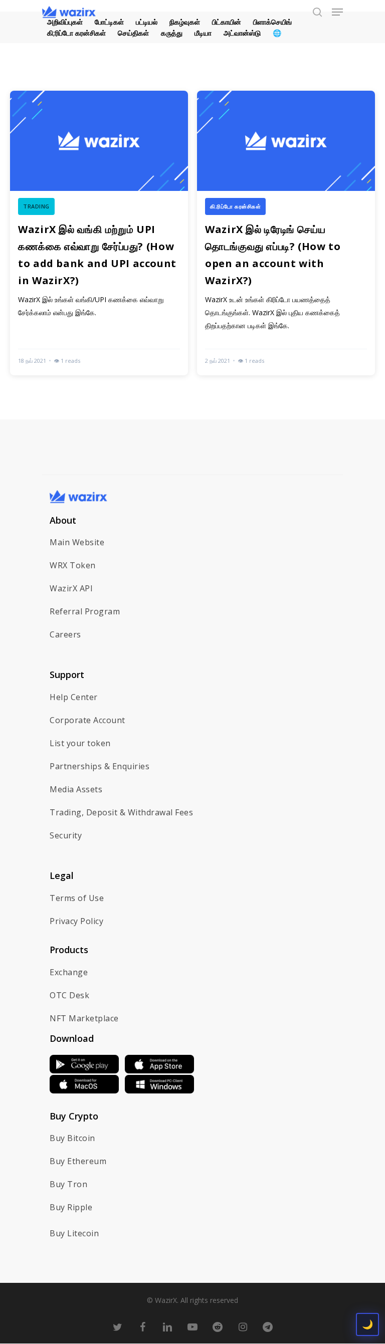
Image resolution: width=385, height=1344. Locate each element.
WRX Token (73, 565)
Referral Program (85, 611)
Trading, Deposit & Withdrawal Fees (121, 812)
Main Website (77, 542)
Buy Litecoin (74, 1233)
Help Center (74, 697)
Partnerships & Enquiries (99, 766)
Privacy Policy (76, 921)
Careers (65, 634)
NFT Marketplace (84, 1018)
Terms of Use (77, 898)
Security (66, 835)
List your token (80, 743)
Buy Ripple (71, 1207)
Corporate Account (87, 720)
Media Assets (76, 789)
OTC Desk (69, 995)
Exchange (69, 972)
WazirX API (71, 588)
